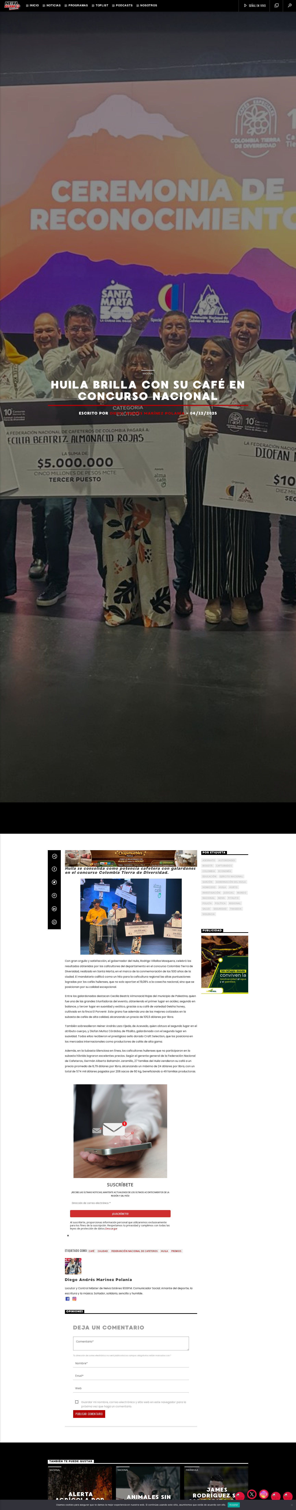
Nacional (148, 377)
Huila (164, 1259)
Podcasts (124, 5)
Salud (206, 917)
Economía (224, 879)
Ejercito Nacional (231, 885)
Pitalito (233, 906)
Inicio (34, 5)
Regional (235, 912)
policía (207, 912)
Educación (210, 885)
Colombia (209, 879)
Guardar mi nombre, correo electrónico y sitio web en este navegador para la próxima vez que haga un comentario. (133, 1411)
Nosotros (148, 5)
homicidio (209, 896)
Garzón (208, 890)
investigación (211, 901)
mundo (241, 901)
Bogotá (208, 874)
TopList (102, 5)
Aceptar (233, 1504)
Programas (78, 5)
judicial (229, 901)
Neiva (221, 906)
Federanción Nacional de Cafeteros (135, 1259)
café (91, 1259)
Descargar (111, 1237)
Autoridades (227, 869)
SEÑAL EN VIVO (257, 6)
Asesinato (209, 869)
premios (176, 1259)
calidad (103, 1259)
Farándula (192, 1478)
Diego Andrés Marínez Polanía (147, 417)
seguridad (220, 917)
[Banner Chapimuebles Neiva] (131, 867)
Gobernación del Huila (231, 890)
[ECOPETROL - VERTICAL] (224, 973)
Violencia (209, 922)
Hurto (233, 896)
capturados (224, 874)
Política (220, 912)
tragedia (236, 917)
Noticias (54, 5)
